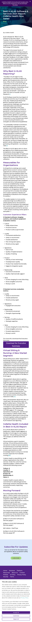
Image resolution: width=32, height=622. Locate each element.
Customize (16, 616)
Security (5, 576)
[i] (9, 94)
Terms (12, 576)
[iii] (15, 396)
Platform (19, 570)
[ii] (7, 145)
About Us (15, 572)
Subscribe (16, 558)
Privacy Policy (24, 598)
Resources (6, 572)
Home (5, 570)
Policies (5, 574)
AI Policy (12, 574)
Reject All (16, 619)
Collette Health (9, 32)
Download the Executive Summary (16, 344)
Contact (22, 572)
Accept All (16, 612)
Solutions (12, 570)
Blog (4, 21)
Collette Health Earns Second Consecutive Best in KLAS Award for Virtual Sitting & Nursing (15, 3)
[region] (16, 600)
